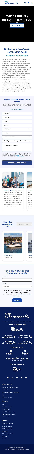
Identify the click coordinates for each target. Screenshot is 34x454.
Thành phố (5, 283)
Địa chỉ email (5, 277)
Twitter (17, 377)
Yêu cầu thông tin (17, 25)
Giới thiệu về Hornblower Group (10, 387)
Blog (3, 395)
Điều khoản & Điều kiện (7, 423)
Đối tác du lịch (5, 417)
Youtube (26, 377)
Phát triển (4, 436)
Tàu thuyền (10, 56)
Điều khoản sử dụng (7, 426)
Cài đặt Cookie (5, 439)
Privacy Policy (20, 156)
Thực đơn (1, 2)
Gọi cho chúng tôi (22, 56)
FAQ (3, 404)
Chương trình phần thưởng (8, 414)
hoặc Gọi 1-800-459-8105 (17, 109)
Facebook (8, 377)
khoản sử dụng (20, 294)
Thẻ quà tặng (5, 431)
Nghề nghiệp (5, 390)
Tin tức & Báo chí (6, 409)
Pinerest (21, 377)
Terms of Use (18, 155)
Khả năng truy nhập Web (8, 434)
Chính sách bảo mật (7, 429)
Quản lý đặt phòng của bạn (8, 412)
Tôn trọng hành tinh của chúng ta (10, 392)
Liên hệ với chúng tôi (7, 407)
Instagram (12, 377)
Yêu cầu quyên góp (7, 397)
